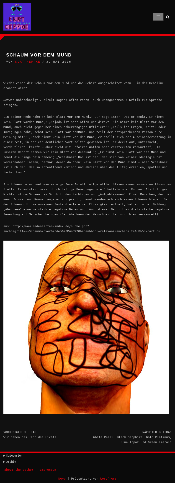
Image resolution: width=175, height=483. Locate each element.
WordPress (108, 478)
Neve (62, 478)
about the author (18, 469)
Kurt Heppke (27, 61)
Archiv (11, 461)
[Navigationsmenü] (158, 17)
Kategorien (14, 455)
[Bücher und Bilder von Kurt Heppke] (17, 17)
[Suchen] (167, 17)
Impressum (48, 469)
